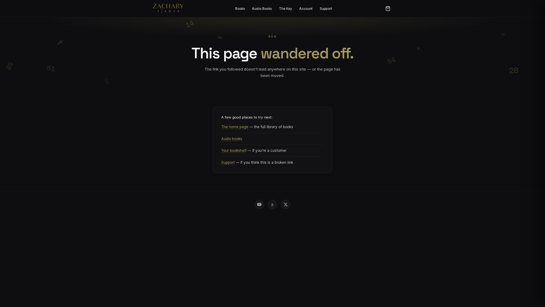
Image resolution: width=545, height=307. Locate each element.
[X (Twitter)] (285, 204)
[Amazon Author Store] (272, 204)
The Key (285, 9)
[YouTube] (259, 204)
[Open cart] (388, 8)
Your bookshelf (234, 150)
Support (326, 9)
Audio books (231, 139)
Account (306, 9)
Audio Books (262, 9)
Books (240, 9)
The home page (234, 127)
